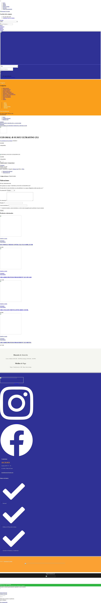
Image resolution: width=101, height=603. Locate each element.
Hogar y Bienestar (7, 95)
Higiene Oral (5, 119)
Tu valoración (3, 200)
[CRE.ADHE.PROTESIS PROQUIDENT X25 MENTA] (10, 334)
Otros (4, 98)
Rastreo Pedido (6, 6)
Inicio (4, 3)
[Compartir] (3, 595)
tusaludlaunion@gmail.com (7, 472)
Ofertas (4, 5)
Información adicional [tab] (7, 171)
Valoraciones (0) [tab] (6, 172)
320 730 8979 (5, 462)
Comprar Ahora (11, 163)
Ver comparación (3, 602)
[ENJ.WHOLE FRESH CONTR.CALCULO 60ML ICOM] (10, 236)
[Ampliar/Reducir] (0, 595)
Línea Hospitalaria (7, 97)
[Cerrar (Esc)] (4, 595)
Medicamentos (6, 88)
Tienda (4, 4)
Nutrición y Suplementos (8, 93)
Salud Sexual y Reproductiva (9, 94)
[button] (1, 20)
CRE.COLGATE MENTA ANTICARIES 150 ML (14, 310)
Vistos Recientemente (7, 9)
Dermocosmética (6, 90)
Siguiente (2, 124)
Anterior (2, 122)
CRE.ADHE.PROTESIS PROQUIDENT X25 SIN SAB (15, 277)
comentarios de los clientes (6, 140)
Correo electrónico (4, 205)
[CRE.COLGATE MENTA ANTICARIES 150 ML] (10, 301)
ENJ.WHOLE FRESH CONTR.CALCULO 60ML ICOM (16, 244)
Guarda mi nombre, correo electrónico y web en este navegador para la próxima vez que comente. (23, 208)
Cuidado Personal (6, 89)
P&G (23, 169)
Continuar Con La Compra (8, 18)
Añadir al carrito (4, 163)
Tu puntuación (3, 190)
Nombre (2, 202)
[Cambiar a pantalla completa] (1, 595)
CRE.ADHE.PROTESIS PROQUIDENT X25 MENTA (15, 342)
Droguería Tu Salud (8, 561)
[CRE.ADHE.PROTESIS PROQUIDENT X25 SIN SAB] (10, 268)
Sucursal (4, 7)
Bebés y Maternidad (7, 92)
